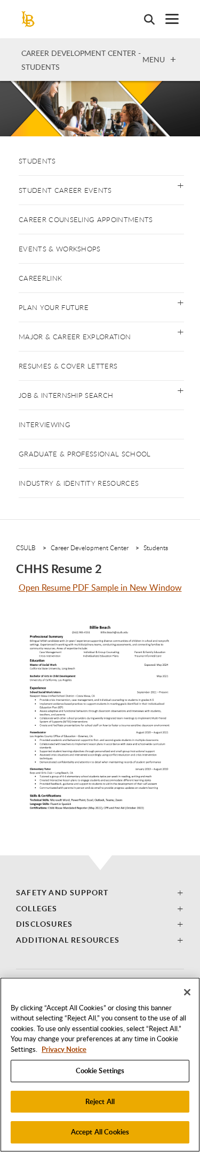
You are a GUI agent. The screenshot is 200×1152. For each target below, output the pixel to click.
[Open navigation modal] (167, 19)
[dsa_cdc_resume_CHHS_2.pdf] (100, 728)
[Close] (187, 992)
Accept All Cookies (100, 1132)
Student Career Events (65, 190)
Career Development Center (90, 547)
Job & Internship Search (66, 395)
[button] (180, 184)
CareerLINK (40, 278)
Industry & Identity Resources (79, 483)
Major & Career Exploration (75, 336)
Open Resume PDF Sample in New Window (100, 587)
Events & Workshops (60, 249)
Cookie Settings (100, 1070)
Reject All (100, 1101)
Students (37, 161)
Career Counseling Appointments (86, 219)
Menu (153, 59)
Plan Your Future (54, 307)
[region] (100, 1064)
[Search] (144, 19)
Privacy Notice (64, 1049)
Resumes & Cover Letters (68, 366)
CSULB (26, 547)
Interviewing (44, 424)
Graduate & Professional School (85, 454)
